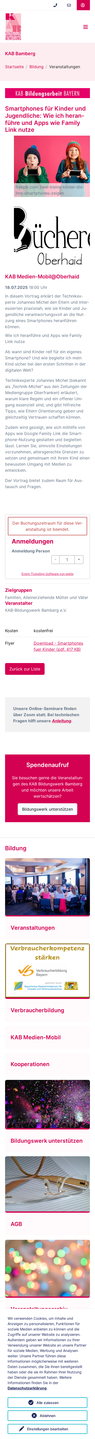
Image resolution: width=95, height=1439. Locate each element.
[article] (47, 546)
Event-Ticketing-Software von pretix (47, 574)
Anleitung (61, 720)
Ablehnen (47, 1415)
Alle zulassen (47, 1402)
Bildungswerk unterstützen (47, 809)
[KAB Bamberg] (13, 27)
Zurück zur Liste (24, 668)
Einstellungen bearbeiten (47, 1429)
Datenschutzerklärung (27, 1388)
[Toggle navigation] (85, 26)
